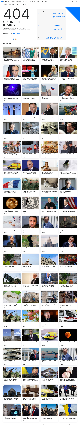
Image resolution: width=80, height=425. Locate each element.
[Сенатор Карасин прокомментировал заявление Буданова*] (30, 225)
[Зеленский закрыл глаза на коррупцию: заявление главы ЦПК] (30, 375)
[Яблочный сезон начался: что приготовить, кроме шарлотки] (49, 149)
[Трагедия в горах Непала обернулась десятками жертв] (12, 262)
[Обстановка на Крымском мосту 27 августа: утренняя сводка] (49, 356)
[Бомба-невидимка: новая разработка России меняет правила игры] (30, 262)
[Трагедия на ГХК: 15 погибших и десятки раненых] (30, 149)
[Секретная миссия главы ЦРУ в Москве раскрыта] (68, 356)
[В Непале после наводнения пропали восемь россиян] (68, 281)
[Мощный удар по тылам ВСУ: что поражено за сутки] (68, 262)
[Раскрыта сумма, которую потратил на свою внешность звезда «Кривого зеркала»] (68, 93)
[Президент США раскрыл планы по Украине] (68, 74)
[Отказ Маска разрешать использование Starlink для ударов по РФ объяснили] (68, 244)
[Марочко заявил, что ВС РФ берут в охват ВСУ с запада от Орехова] (12, 319)
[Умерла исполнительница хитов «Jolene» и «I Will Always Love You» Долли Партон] (30, 74)
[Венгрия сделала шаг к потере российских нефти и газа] (49, 262)
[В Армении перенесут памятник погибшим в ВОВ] (12, 338)
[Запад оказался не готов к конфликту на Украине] (49, 413)
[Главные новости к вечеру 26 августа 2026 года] (49, 375)
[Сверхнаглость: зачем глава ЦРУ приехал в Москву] (12, 112)
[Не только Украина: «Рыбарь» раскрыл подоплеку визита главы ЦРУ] (68, 225)
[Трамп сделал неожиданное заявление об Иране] (30, 356)
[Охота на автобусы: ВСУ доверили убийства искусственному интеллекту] (68, 187)
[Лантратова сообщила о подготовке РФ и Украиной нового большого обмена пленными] (12, 244)
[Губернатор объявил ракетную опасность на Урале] (49, 300)
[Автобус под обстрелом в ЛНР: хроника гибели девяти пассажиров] (68, 319)
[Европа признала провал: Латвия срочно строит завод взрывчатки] (68, 112)
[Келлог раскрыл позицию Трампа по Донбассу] (30, 281)
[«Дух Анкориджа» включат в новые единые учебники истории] (30, 413)
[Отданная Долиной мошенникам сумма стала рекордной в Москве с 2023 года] (49, 74)
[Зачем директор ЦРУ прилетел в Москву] (30, 206)
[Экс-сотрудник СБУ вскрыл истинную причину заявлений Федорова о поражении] (49, 206)
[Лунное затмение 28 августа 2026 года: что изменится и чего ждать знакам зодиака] (68, 338)
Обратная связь (71, 424)
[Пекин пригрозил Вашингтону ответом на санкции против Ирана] (30, 300)
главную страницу (16, 33)
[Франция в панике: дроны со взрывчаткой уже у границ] (12, 187)
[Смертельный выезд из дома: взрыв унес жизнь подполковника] (49, 338)
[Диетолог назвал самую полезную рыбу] (12, 356)
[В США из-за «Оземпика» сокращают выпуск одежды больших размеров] (30, 55)
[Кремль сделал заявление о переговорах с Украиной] (68, 55)
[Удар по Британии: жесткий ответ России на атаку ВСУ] (49, 93)
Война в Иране (16, 4)
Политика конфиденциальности (51, 424)
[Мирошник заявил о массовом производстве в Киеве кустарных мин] (12, 131)
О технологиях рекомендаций (40, 424)
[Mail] (2, 1)
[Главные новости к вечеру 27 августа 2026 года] (30, 187)
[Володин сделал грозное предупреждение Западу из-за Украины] (49, 112)
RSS (29, 424)
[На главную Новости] (6, 1)
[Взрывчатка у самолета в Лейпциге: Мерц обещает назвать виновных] (12, 74)
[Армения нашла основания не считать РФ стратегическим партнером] (30, 168)
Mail (2, 424)
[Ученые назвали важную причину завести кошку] (49, 187)
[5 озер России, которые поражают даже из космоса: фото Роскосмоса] (30, 244)
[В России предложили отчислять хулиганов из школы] (68, 394)
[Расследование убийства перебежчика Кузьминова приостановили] (49, 168)
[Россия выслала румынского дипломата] (49, 244)
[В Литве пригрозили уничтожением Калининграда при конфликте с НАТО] (12, 55)
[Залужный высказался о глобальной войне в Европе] (49, 55)
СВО (23, 4)
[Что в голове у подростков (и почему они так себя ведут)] (12, 149)
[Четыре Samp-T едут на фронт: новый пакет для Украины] (12, 281)
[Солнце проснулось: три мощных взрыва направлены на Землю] (12, 206)
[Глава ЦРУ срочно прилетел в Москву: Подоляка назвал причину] (49, 225)
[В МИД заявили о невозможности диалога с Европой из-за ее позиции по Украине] (12, 394)
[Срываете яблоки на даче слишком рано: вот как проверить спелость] (30, 319)
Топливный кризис (30, 4)
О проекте (32, 424)
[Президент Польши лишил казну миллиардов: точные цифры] (30, 112)
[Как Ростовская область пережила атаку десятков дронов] (68, 168)
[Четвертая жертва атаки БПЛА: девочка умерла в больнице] (12, 168)
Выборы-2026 (8, 4)
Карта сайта (77, 424)
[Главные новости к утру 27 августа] (30, 131)
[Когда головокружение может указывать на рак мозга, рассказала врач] (12, 413)
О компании (5, 424)
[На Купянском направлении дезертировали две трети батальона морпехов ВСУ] (12, 375)
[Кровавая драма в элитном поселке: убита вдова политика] (12, 93)
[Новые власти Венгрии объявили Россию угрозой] (49, 319)
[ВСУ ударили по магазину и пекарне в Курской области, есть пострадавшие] (49, 394)
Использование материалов (62, 424)
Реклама (10, 424)
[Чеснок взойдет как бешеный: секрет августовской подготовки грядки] (68, 375)
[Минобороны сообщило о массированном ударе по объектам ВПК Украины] (30, 93)
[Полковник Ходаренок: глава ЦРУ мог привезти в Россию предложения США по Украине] (30, 338)
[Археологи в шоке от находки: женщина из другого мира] (12, 300)
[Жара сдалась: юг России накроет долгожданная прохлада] (68, 300)
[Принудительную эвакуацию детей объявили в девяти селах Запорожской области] (68, 413)
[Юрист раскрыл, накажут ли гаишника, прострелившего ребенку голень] (30, 394)
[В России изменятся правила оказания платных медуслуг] (12, 225)
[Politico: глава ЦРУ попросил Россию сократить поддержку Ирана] (68, 206)
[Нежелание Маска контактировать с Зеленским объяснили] (68, 131)
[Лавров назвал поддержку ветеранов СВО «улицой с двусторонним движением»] (49, 281)
